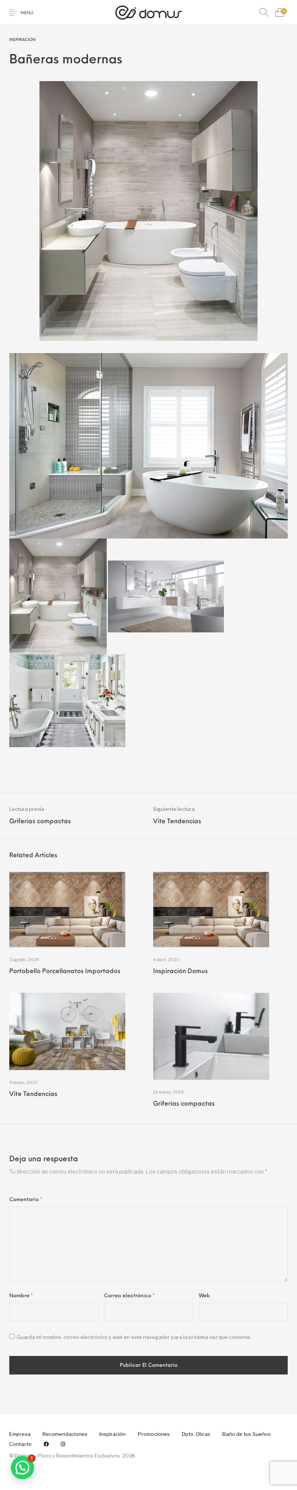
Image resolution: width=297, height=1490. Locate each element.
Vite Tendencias (33, 1094)
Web (204, 1295)
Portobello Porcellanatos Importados (64, 971)
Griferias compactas (184, 1104)
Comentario (25, 1199)
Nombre (21, 1295)
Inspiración (22, 40)
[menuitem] (19, 1434)
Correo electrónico (129, 1295)
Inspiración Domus (180, 971)
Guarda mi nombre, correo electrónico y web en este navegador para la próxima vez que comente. (134, 1337)
